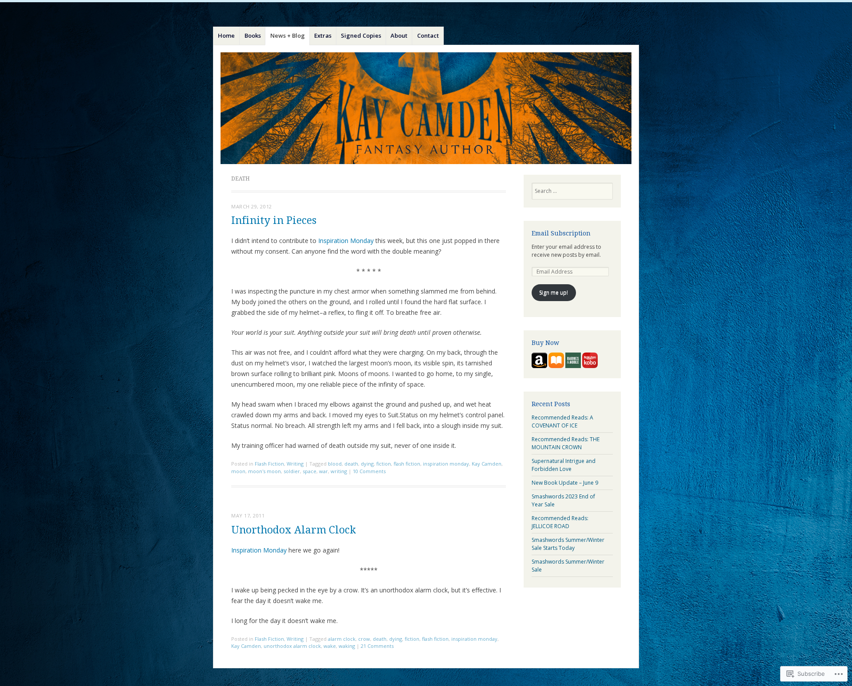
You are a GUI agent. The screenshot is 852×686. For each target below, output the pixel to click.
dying (367, 463)
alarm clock (341, 638)
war (323, 471)
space (309, 471)
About (398, 35)
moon (238, 471)
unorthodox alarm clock (292, 646)
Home (226, 35)
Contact (428, 35)
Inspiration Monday (346, 240)
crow (364, 638)
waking (347, 646)
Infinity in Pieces (273, 221)
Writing (295, 463)
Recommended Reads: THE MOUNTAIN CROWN (566, 443)
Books (253, 35)
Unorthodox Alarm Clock (293, 530)
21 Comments (377, 646)
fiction (383, 463)
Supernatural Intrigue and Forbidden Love (564, 465)
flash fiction (407, 463)
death (351, 463)
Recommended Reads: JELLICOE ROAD (560, 522)
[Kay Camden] (426, 108)
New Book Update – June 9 (565, 482)
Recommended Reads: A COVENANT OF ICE (562, 421)
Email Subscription (561, 233)
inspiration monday (446, 463)
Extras (322, 35)
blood (335, 463)
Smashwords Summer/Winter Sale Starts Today (568, 544)
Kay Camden (486, 463)
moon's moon (264, 471)
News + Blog (287, 35)
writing (339, 471)
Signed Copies (361, 35)
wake (329, 646)
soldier (292, 471)
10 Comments (369, 471)
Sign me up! (553, 292)
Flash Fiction (269, 463)
